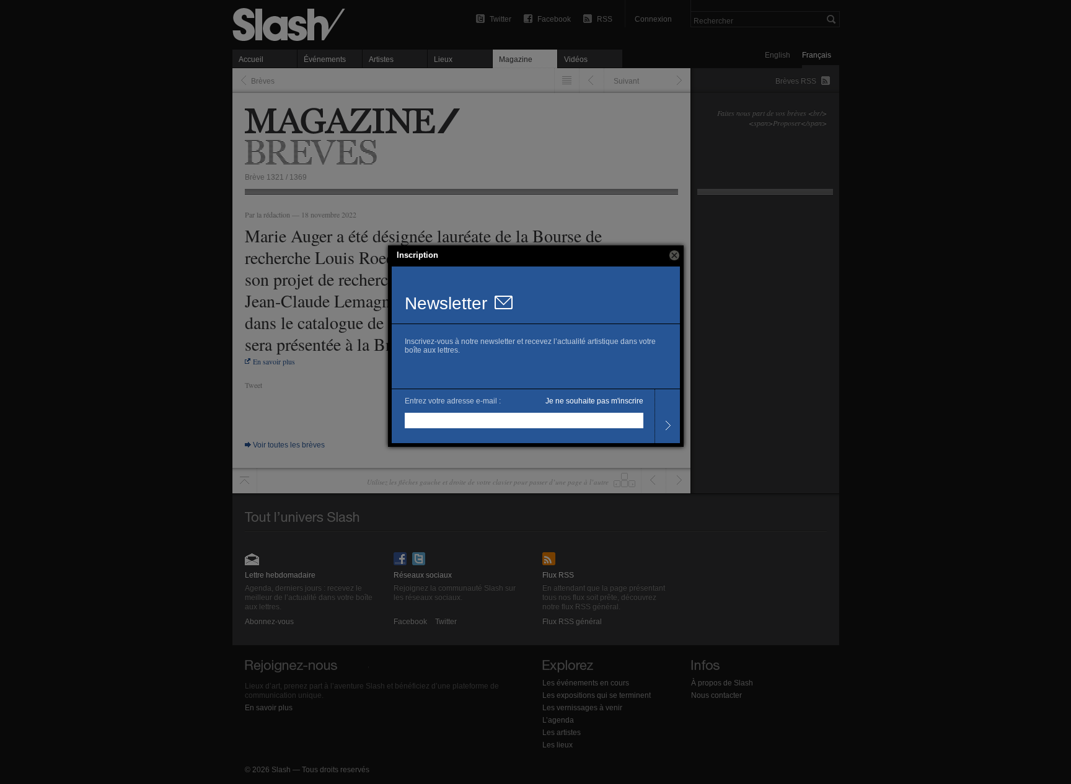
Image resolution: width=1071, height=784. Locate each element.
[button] (674, 255)
